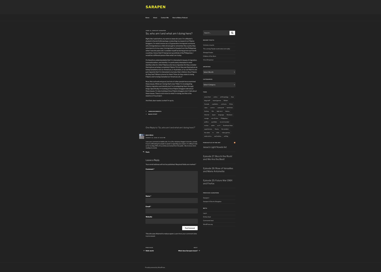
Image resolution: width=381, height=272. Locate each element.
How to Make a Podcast (180, 17)
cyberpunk (220, 107)
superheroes (208, 129)
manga (206, 118)
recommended (224, 122)
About (155, 17)
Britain (226, 100)
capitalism (215, 104)
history (227, 111)
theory (217, 129)
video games (226, 132)
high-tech (220, 111)
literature (229, 115)
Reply (148, 152)
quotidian (214, 122)
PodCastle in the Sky (212, 142)
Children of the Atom (209, 56)
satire (213, 125)
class (205, 107)
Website (149, 217)
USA (217, 132)
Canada (206, 104)
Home (147, 17)
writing (226, 136)
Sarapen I (206, 198)
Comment (150, 169)
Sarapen (156, 7)
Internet (206, 115)
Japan (214, 115)
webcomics (208, 136)
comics (212, 107)
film (213, 111)
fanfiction (230, 107)
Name (148, 196)
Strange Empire (208, 52)
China (231, 104)
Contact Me (165, 17)
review (206, 125)
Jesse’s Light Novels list (215, 147)
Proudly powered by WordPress (155, 267)
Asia (232, 97)
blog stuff (152, 114)
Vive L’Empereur (208, 60)
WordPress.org (208, 224)
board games (217, 100)
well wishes (217, 136)
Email (148, 206)
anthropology (224, 97)
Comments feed (208, 220)
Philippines (224, 118)
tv (213, 132)
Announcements (155, 111)
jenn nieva (149, 135)
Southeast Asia (228, 125)
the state (207, 132)
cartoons (224, 104)
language (221, 115)
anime (215, 97)
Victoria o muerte (208, 45)
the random (225, 129)
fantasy (206, 111)
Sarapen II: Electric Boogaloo (212, 201)
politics (206, 122)
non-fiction (214, 118)
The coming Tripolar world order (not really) (216, 49)
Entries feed (207, 217)
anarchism (207, 97)
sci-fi (218, 125)
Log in (205, 213)
